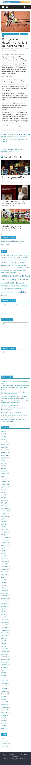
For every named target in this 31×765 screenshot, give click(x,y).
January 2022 (4, 564)
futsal (18, 273)
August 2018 (4, 667)
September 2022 (5, 545)
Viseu (23, 291)
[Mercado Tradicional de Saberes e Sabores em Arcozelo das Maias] (15, 186)
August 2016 (4, 715)
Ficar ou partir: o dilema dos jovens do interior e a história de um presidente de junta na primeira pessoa (15, 387)
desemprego (18, 265)
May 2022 (3, 553)
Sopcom (25, 288)
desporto (23, 265)
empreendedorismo (11, 268)
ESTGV (7, 273)
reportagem (14, 289)
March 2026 (4, 442)
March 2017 (4, 702)
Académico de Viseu (7, 255)
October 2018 (5, 662)
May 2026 (3, 436)
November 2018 (5, 659)
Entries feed (4, 741)
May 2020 (3, 614)
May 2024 (3, 495)
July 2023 (3, 519)
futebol (13, 272)
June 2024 (3, 492)
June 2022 (3, 550)
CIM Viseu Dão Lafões (22, 257)
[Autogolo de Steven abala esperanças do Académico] (15, 210)
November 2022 (5, 540)
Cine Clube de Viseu (6, 260)
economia (3, 268)
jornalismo (7, 280)
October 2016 (5, 710)
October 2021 (5, 572)
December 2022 (5, 537)
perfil (3, 288)
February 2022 (5, 561)
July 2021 (3, 577)
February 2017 (5, 704)
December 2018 (5, 657)
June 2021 (3, 580)
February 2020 (5, 622)
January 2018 (4, 686)
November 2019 (5, 630)
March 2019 (4, 649)
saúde (20, 289)
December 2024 (5, 479)
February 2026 (5, 444)
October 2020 (5, 601)
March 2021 (4, 588)
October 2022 (5, 542)
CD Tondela (13, 257)
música (4, 286)
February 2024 (5, 503)
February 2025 (5, 473)
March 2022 (4, 558)
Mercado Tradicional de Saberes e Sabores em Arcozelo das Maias (14, 202)
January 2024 (4, 505)
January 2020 (4, 625)
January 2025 (4, 476)
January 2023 (4, 534)
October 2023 (5, 513)
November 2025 (5, 452)
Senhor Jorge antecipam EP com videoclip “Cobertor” (14, 178)
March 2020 (4, 619)
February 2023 (5, 532)
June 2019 (3, 641)
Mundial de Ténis (14, 51)
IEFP (21, 273)
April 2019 (3, 646)
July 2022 (3, 548)
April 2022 (3, 556)
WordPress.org (5, 746)
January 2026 (4, 447)
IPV (2, 279)
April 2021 (3, 585)
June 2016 (3, 720)
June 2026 (3, 434)
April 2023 (3, 527)
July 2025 (3, 460)
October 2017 (5, 694)
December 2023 (5, 508)
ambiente (16, 255)
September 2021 (5, 574)
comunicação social (21, 260)
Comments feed (5, 743)
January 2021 (4, 593)
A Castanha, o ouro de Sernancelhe (11, 412)
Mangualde (16, 279)
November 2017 (5, 691)
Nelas (12, 286)
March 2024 (4, 500)
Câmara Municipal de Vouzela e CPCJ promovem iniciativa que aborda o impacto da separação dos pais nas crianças (15, 138)
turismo (3, 292)
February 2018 (5, 683)
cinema (13, 260)
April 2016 (3, 725)
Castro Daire (6, 257)
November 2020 (5, 598)
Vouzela (4, 295)
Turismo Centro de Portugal (13, 292)
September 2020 (5, 603)
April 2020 (3, 617)
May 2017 (3, 696)
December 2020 (5, 595)
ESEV (3, 272)
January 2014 (4, 728)
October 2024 (5, 484)
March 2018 (4, 680)
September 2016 (5, 712)
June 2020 (3, 611)
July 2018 (3, 670)
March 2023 (4, 529)
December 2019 (5, 627)
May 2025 (3, 465)
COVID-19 (12, 262)
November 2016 (5, 707)
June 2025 (3, 463)
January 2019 (4, 654)
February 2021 (5, 590)
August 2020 (4, 606)
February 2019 (5, 651)
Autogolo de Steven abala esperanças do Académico (11, 227)
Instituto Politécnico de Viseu (15, 275)
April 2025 (3, 468)
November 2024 (5, 481)
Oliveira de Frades (21, 286)
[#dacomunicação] (3, 7)
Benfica (20, 255)
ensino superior (23, 268)
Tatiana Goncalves (20, 48)
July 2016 (3, 718)
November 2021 (5, 569)
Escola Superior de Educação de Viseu (16, 270)
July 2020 (3, 609)
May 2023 (3, 524)
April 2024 (3, 497)
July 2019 (3, 638)
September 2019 (5, 635)
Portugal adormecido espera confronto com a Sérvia (11, 150)
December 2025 (5, 450)
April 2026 (3, 439)
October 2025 (5, 455)
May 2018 (3, 675)
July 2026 (3, 431)
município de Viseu (15, 282)
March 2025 (4, 471)
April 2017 (3, 699)
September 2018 (5, 664)
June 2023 (3, 521)
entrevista (3, 270)
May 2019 (3, 643)
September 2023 (5, 516)
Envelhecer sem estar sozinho (9, 405)
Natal (8, 286)
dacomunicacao (7, 34)
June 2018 (3, 672)
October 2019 (5, 633)
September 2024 (5, 487)
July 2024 (3, 489)
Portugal (7, 288)
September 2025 (5, 458)
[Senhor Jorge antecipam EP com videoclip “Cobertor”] (15, 161)
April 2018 (3, 678)
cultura (18, 263)
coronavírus (4, 263)
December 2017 (5, 688)
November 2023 (5, 511)
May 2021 (3, 582)
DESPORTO (15, 34)
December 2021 (5, 566)
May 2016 (3, 723)
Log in (2, 738)
